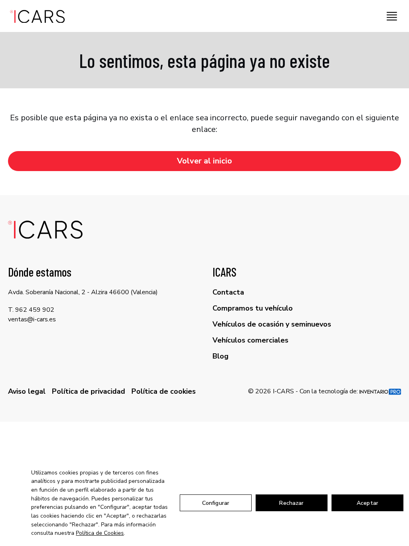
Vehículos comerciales (250, 340)
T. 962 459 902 (31, 309)
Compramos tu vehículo (252, 308)
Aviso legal (27, 391)
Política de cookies (163, 391)
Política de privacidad (88, 391)
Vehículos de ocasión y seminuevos (271, 324)
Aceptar (367, 503)
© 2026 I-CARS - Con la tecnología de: (303, 391)
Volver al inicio (204, 160)
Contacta (228, 292)
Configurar (215, 503)
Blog (220, 356)
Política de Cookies (100, 533)
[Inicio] (35, 16)
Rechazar (291, 503)
